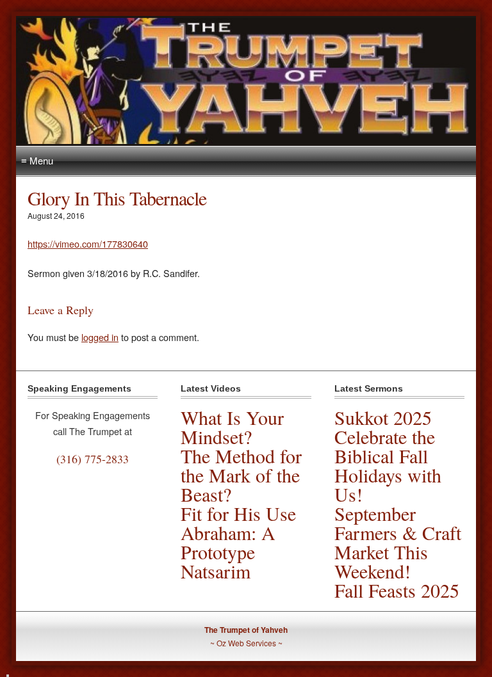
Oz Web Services (246, 642)
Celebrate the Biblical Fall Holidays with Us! (387, 465)
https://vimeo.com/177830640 (88, 243)
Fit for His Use (238, 513)
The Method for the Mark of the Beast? (241, 475)
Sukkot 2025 (383, 417)
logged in (100, 337)
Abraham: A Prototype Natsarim (228, 552)
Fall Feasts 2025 (396, 590)
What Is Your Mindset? (232, 426)
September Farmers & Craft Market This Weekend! (397, 542)
